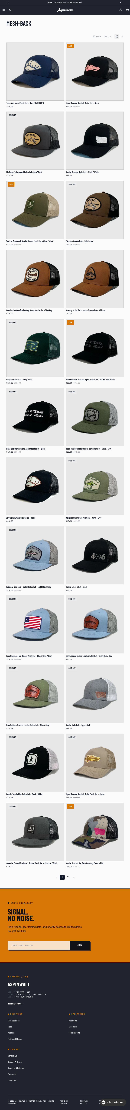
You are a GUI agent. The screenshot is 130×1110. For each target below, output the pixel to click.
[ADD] (59, 96)
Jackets (11, 1033)
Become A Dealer (15, 1062)
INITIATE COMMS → (16, 1004)
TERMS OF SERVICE (64, 1102)
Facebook (12, 1074)
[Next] (73, 877)
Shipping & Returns (16, 1068)
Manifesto (73, 1027)
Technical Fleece (15, 1039)
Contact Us (12, 1056)
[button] (107, 36)
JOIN (80, 945)
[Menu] (3, 10)
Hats (10, 1027)
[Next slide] (59, 209)
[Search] (10, 10)
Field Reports (74, 1033)
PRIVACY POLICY (84, 1102)
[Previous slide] (11, 209)
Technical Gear (14, 1021)
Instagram (12, 1080)
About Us (73, 1021)
